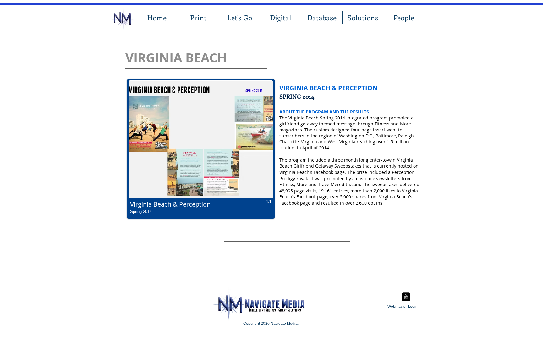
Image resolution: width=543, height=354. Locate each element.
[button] (201, 149)
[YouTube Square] (406, 296)
